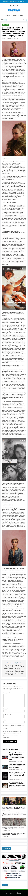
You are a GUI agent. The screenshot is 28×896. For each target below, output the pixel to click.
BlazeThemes (18, 893)
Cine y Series (5, 24)
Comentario (6, 692)
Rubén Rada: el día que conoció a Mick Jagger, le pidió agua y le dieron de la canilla (17, 766)
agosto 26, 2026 (6, 810)
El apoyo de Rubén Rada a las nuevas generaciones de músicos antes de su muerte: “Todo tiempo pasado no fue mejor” (16, 756)
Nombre (5, 709)
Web (4, 720)
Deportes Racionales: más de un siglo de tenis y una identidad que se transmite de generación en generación (14, 814)
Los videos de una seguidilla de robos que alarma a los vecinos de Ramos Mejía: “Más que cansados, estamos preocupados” (13, 828)
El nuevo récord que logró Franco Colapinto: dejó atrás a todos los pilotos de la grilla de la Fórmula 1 (13, 834)
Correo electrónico (7, 714)
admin (4, 38)
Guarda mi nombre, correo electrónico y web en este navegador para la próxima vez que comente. (13, 727)
